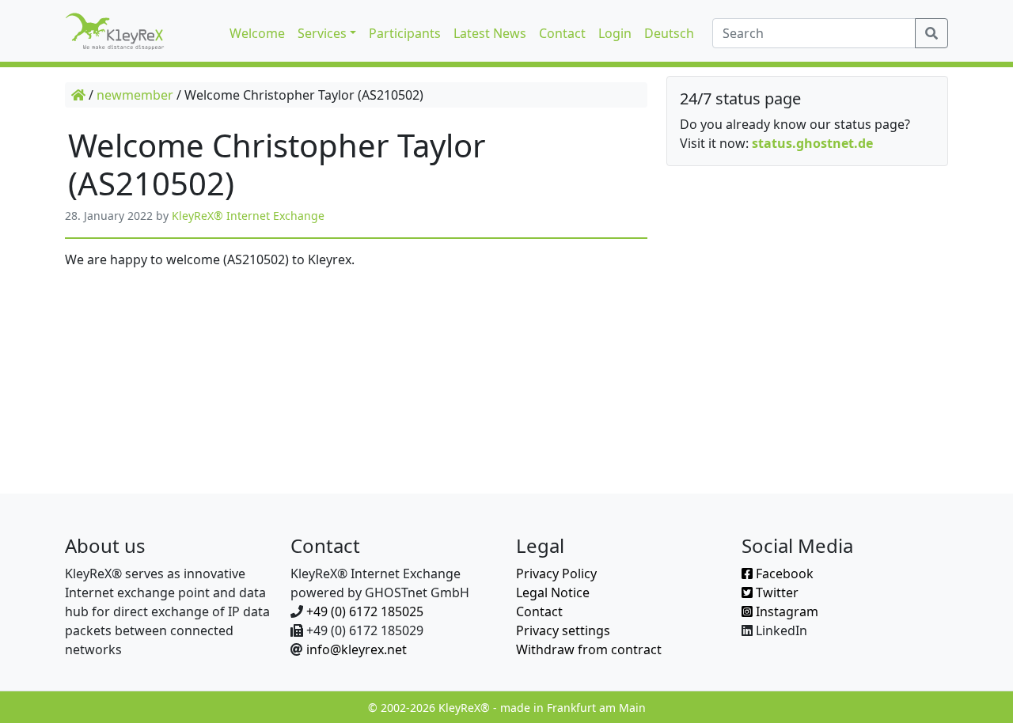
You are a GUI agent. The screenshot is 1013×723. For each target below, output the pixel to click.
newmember (135, 95)
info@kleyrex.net (356, 649)
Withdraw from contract (589, 649)
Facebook (783, 573)
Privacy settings (563, 630)
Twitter (776, 592)
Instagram (785, 611)
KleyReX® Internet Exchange (248, 215)
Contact (539, 611)
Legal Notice (553, 592)
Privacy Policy (556, 573)
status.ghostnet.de (812, 143)
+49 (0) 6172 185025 (364, 611)
